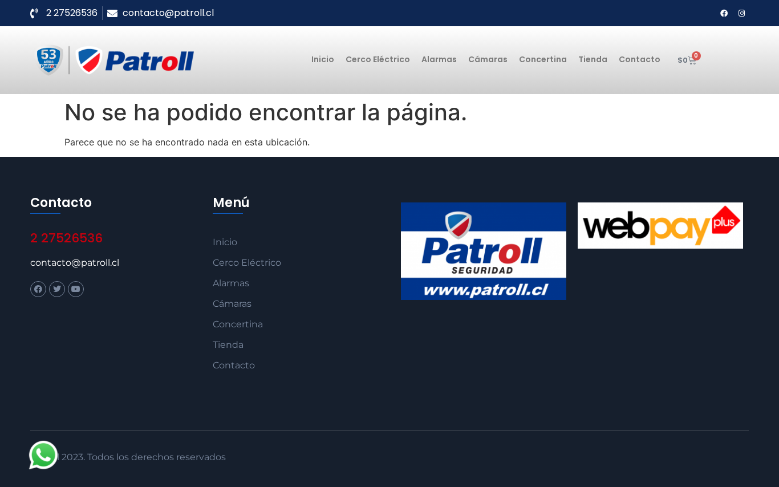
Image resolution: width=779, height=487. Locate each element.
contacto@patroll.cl (74, 262)
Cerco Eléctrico (378, 59)
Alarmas (439, 59)
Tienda (592, 59)
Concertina (543, 59)
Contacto (639, 59)
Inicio (322, 59)
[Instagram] (741, 13)
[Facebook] (723, 13)
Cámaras (488, 59)
